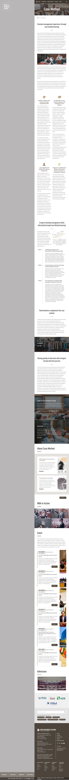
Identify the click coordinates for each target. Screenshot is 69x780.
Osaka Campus (40, 747)
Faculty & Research (50, 1)
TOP (39, 17)
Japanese (20, 778)
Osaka (12, 778)
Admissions (61, 771)
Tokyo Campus (40, 741)
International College (54, 763)
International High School (61, 763)
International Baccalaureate (61, 769)
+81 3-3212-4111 (42, 745)
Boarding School (54, 767)
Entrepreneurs (43, 778)
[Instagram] (31, 778)
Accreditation (39, 766)
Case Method (44, 1)
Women (62, 778)
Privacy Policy (59, 737)
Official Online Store (60, 740)
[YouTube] (29, 778)
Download (4, 774)
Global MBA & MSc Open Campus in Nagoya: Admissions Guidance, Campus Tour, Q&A (47, 634)
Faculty (45, 770)
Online (17, 778)
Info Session (13, 774)
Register (54, 566)
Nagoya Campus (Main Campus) (43, 733)
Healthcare (59, 778)
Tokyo (9, 778)
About (39, 1)
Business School (40, 762)
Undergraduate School (47, 763)
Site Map (58, 735)
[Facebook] (25, 778)
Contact (58, 738)
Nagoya (14, 778)
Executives (55, 778)
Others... (60, 1)
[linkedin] (33, 778)
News (38, 767)
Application (21, 774)
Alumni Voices (30, 774)
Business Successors (49, 778)
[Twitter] (23, 778)
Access (58, 733)
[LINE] (27, 778)
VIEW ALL (62, 497)
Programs (56, 1)
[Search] (65, 712)
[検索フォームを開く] (67, 1)
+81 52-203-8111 (42, 737)
